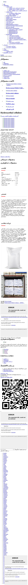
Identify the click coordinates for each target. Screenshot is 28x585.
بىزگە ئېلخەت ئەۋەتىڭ (5, 156)
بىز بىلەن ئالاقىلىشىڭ (7, 52)
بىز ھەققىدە (5, 50)
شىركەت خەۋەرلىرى (10, 46)
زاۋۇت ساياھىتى (9, 51)
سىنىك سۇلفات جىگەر (13, 14)
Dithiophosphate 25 (13, 30)
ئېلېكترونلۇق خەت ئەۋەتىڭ (6, 377)
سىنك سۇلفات (9, 11)
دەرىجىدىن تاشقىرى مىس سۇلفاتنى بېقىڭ (18, 10)
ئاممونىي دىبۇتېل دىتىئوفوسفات (15, 29)
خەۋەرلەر (5, 44)
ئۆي (4, 4)
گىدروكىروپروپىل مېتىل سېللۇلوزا (13, 17)
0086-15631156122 (7, 369)
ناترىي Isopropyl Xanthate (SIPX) (16, 43)
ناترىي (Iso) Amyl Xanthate (14, 37)
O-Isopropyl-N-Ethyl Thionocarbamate (14, 25)
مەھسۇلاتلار (6, 5)
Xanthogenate (9, 34)
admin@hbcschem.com (8, 371)
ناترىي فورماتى (9, 23)
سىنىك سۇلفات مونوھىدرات (15, 13)
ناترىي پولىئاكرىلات (10, 22)
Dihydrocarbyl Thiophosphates (12, 28)
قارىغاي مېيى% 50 (10, 27)
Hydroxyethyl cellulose (11, 15)
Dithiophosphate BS (13, 33)
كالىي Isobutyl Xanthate (14, 35)
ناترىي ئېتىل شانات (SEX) (14, 42)
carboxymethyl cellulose (11, 19)
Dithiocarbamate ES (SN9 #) (12, 24)
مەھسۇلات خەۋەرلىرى (11, 47)
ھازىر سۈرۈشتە (4, 373)
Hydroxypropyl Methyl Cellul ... (15, 88)
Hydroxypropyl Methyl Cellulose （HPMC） (14, 302)
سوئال (4, 48)
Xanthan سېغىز (9, 18)
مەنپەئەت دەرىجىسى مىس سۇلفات (17, 8)
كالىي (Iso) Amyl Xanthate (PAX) (16, 38)
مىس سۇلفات (9, 6)
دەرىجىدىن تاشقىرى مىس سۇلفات (16, 9)
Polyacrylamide (9, 20)
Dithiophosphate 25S (13, 32)
